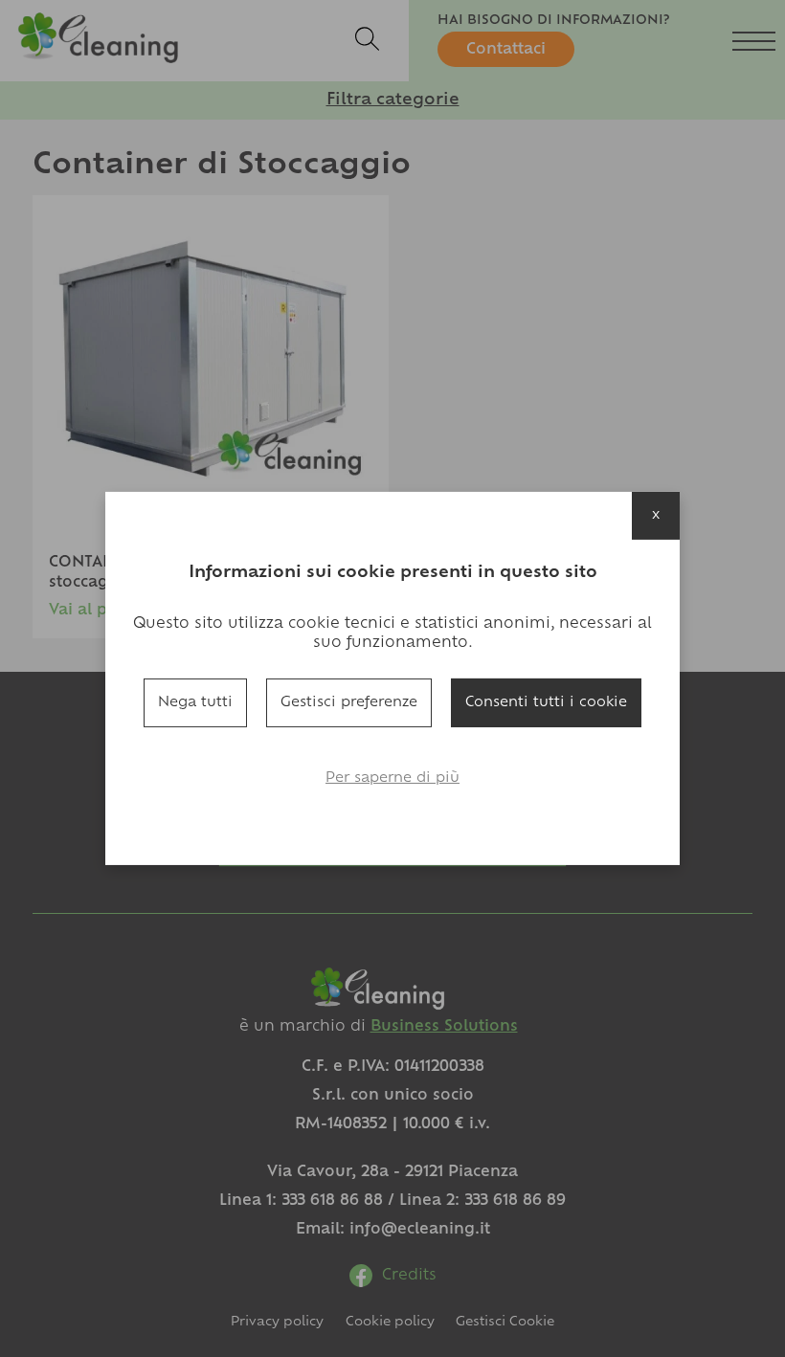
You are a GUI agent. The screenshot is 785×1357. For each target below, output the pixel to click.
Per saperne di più (392, 778)
